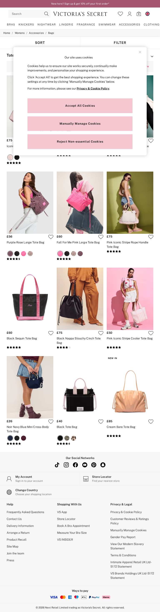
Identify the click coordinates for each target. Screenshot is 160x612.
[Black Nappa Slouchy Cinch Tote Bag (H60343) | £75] (80, 299)
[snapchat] (103, 464)
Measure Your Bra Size (72, 532)
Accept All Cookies (80, 105)
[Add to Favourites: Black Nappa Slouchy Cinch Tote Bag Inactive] (100, 333)
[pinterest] (93, 464)
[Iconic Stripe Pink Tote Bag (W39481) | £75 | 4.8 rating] (30, 163)
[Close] (140, 52)
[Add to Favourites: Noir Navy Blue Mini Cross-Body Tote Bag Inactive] (50, 421)
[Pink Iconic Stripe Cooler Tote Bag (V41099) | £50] (130, 299)
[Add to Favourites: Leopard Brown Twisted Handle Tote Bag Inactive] (150, 140)
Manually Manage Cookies (128, 530)
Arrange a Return (18, 532)
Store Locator (66, 519)
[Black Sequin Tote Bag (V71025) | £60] (30, 299)
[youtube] (84, 464)
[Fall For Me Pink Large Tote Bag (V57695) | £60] (80, 203)
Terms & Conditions (123, 555)
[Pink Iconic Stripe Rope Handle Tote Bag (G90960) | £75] (130, 203)
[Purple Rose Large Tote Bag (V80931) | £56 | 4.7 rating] (30, 259)
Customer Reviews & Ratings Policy (129, 521)
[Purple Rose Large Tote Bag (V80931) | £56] (30, 203)
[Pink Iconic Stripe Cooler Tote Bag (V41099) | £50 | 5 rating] (130, 347)
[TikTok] (57, 464)
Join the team (15, 553)
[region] (80, 101)
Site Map (12, 546)
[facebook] (75, 464)
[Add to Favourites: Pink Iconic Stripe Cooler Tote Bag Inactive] (150, 333)
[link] (129, 13)
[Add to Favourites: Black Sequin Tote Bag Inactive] (50, 333)
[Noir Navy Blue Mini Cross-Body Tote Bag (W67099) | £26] (30, 387)
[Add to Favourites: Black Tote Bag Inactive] (100, 421)
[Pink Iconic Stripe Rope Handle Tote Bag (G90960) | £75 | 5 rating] (130, 251)
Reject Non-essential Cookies (80, 141)
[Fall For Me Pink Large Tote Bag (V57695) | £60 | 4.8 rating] (80, 259)
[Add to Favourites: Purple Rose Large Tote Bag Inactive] (50, 236)
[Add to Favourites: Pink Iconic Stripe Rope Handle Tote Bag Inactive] (150, 236)
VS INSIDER (65, 539)
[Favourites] (120, 13)
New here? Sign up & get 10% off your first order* (80, 3)
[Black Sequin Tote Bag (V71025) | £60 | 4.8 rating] (30, 347)
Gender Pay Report (122, 537)
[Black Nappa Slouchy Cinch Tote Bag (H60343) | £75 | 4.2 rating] (80, 347)
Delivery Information (20, 525)
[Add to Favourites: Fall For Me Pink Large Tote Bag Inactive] (100, 236)
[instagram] (66, 464)
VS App (62, 512)
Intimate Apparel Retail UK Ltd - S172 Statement (130, 564)
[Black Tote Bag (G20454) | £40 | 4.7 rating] (80, 443)
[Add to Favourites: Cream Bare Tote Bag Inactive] (150, 421)
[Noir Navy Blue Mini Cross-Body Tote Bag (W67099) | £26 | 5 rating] (30, 443)
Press (10, 560)
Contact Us (14, 519)
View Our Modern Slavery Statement (127, 546)
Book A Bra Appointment (73, 525)
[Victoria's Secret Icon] (80, 14)
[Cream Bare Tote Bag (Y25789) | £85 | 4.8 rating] (130, 436)
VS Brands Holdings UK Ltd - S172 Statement (132, 575)
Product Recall (16, 539)
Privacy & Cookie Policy (126, 512)
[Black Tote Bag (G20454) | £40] (80, 387)
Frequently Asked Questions (25, 512)
